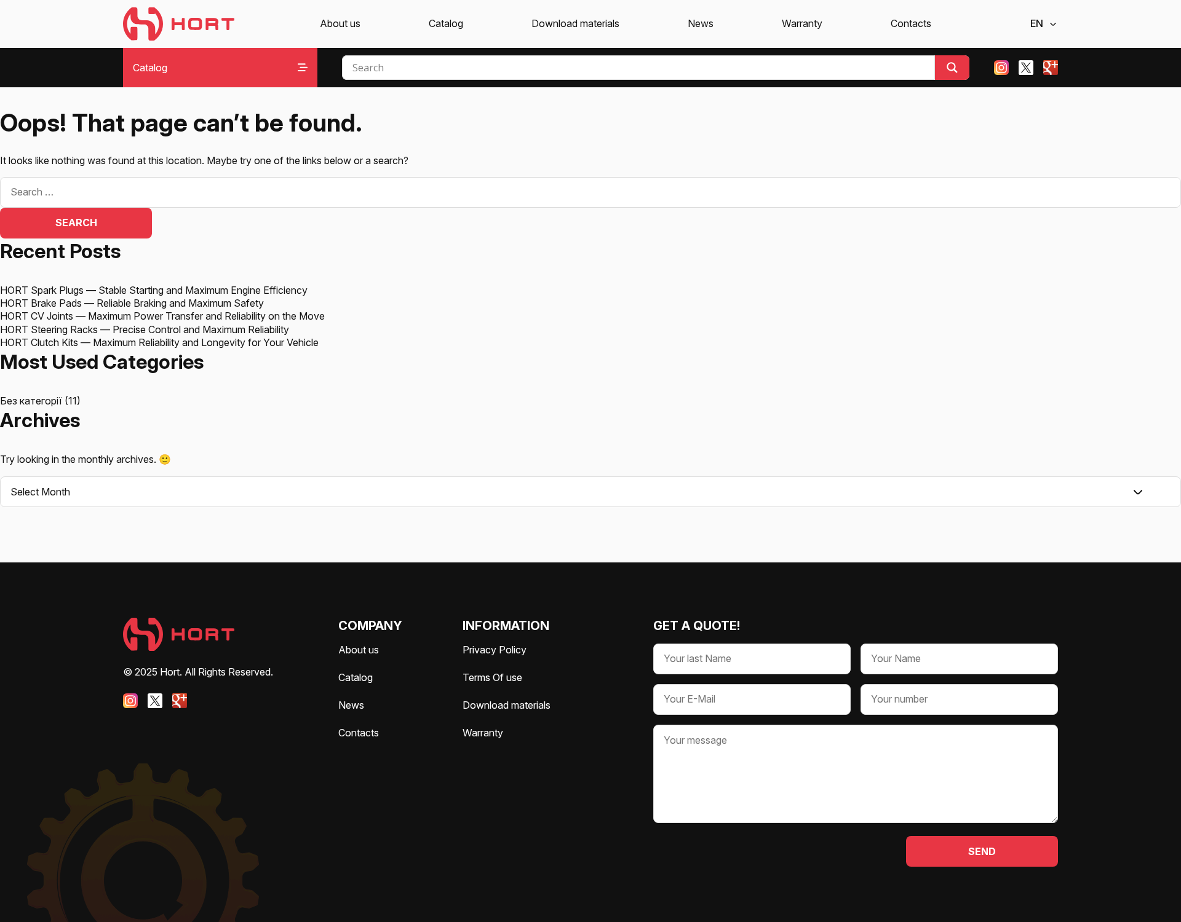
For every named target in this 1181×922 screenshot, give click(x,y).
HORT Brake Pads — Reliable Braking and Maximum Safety (132, 303)
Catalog (446, 23)
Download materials (575, 23)
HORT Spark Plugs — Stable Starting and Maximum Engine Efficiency (154, 290)
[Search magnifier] (952, 67)
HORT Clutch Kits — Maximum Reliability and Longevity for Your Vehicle (159, 342)
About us (340, 23)
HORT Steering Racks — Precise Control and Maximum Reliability (144, 329)
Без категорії (31, 401)
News (701, 23)
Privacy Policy (495, 650)
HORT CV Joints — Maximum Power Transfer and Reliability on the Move (162, 316)
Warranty (802, 23)
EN (1036, 23)
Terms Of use (492, 677)
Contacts (911, 23)
